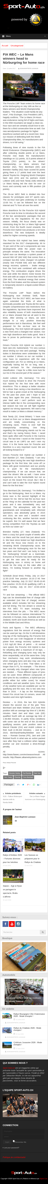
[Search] (43, 932)
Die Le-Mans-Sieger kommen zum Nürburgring (35, 796)
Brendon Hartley (14, 773)
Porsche (17, 777)
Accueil (5, 46)
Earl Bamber (27, 773)
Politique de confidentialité (14, 1157)
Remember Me (20, 1142)
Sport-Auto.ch (9, 1068)
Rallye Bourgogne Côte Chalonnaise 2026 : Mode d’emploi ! (29, 1015)
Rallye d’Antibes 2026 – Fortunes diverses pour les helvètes (12, 858)
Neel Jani (37, 773)
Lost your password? (11, 1148)
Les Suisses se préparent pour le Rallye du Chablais (33, 858)
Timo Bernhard (28, 777)
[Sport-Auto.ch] (24, 6)
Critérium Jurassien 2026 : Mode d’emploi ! (28, 1043)
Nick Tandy (8, 777)
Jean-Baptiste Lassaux (29, 68)
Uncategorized (17, 46)
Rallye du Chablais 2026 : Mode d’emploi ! (27, 1029)
